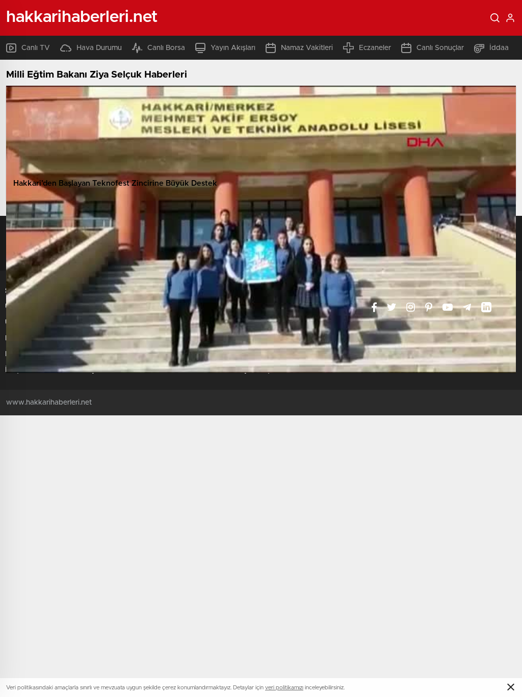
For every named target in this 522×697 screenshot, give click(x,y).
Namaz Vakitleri (307, 48)
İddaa (499, 48)
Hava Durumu (99, 48)
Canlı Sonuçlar (440, 48)
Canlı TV (35, 48)
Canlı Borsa (166, 48)
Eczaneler (375, 48)
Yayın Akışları (233, 48)
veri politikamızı (284, 687)
